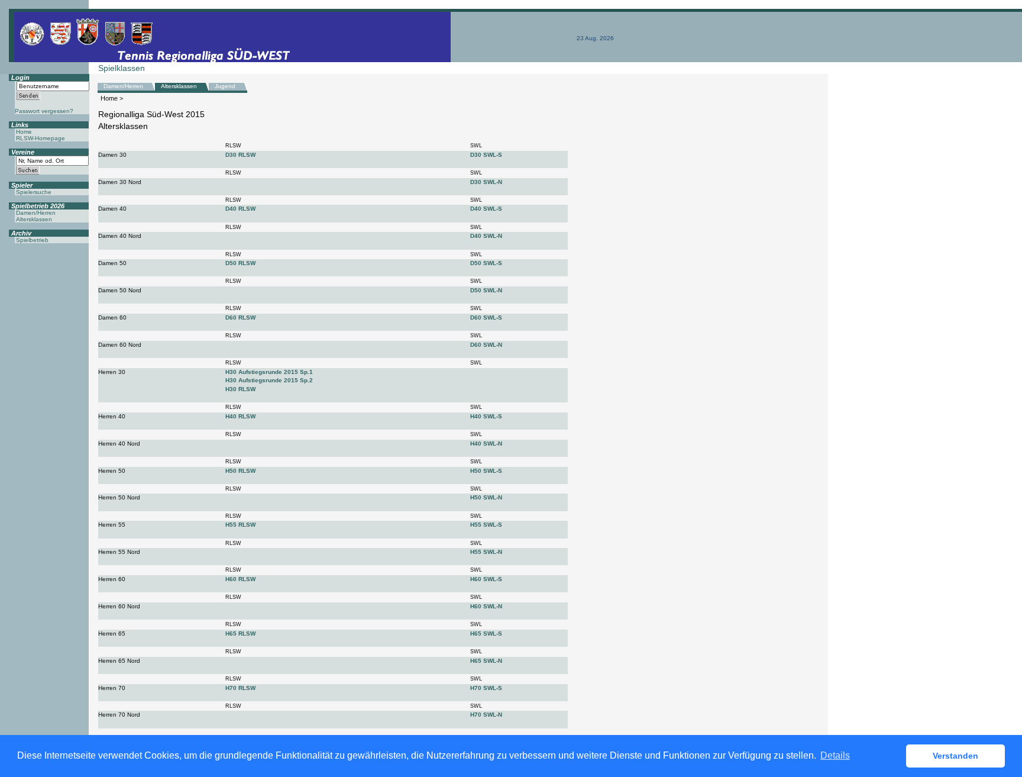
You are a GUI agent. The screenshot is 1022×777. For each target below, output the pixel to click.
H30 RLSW (240, 389)
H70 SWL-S (486, 688)
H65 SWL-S (486, 633)
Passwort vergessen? (44, 111)
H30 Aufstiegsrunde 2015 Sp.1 (269, 372)
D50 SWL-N (486, 290)
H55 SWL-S (486, 524)
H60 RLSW (240, 579)
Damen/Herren (123, 86)
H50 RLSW (240, 471)
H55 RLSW (240, 524)
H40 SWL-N (486, 443)
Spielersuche (33, 192)
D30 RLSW (240, 154)
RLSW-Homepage (40, 138)
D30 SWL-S (486, 154)
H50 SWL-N (486, 497)
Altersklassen (179, 86)
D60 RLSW (240, 317)
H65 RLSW (240, 633)
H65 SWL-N (486, 660)
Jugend (225, 86)
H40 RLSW (240, 416)
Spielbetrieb (32, 240)
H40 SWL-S (486, 416)
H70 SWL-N (486, 714)
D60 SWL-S (486, 317)
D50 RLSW (240, 263)
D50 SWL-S (486, 263)
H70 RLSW (240, 688)
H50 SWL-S (486, 471)
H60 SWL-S (486, 579)
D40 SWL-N (486, 236)
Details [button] (835, 755)
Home (109, 98)
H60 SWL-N (486, 606)
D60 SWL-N (486, 344)
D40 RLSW (240, 208)
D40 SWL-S (486, 208)
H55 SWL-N (486, 552)
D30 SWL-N (486, 182)
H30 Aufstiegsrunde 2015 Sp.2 (269, 380)
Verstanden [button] (955, 755)
